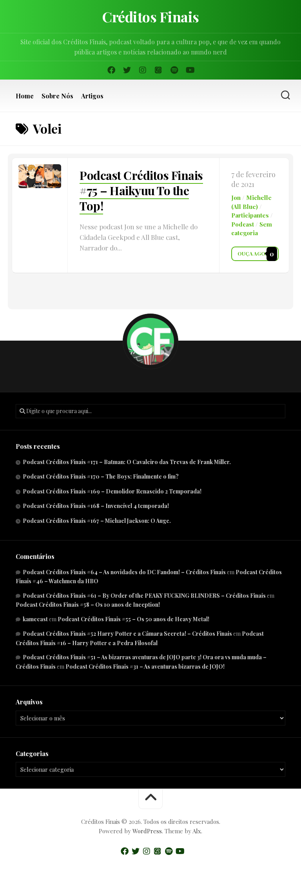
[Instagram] (142, 70)
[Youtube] (190, 70)
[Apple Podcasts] (158, 70)
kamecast (35, 619)
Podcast (242, 224)
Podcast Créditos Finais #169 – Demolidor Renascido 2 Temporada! (112, 491)
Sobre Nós (57, 96)
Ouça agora (255, 253)
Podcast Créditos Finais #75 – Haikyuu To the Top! (141, 190)
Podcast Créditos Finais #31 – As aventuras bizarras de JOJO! (145, 666)
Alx (196, 831)
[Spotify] (174, 70)
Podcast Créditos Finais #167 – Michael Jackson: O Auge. (97, 520)
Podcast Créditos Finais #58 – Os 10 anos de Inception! (88, 604)
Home (25, 96)
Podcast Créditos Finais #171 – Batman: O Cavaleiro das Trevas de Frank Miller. (127, 462)
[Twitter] (127, 70)
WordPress (147, 831)
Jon (236, 197)
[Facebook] (111, 70)
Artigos (92, 96)
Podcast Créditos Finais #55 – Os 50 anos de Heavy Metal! (133, 619)
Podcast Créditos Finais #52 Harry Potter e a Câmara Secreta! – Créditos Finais (127, 633)
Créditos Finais (150, 16)
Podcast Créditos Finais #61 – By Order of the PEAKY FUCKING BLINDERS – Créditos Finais (144, 595)
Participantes (250, 215)
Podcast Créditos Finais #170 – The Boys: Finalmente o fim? (101, 476)
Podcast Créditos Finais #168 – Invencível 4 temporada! (96, 506)
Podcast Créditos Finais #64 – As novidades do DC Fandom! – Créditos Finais (124, 572)
